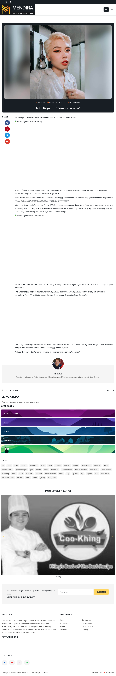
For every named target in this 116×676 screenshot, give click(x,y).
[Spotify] (27, 662)
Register (13, 402)
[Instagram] (6, 2)
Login (21, 402)
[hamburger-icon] (106, 9)
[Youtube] (10, 2)
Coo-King (58, 577)
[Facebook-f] (2, 2)
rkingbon (111, 672)
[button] (7, 122)
